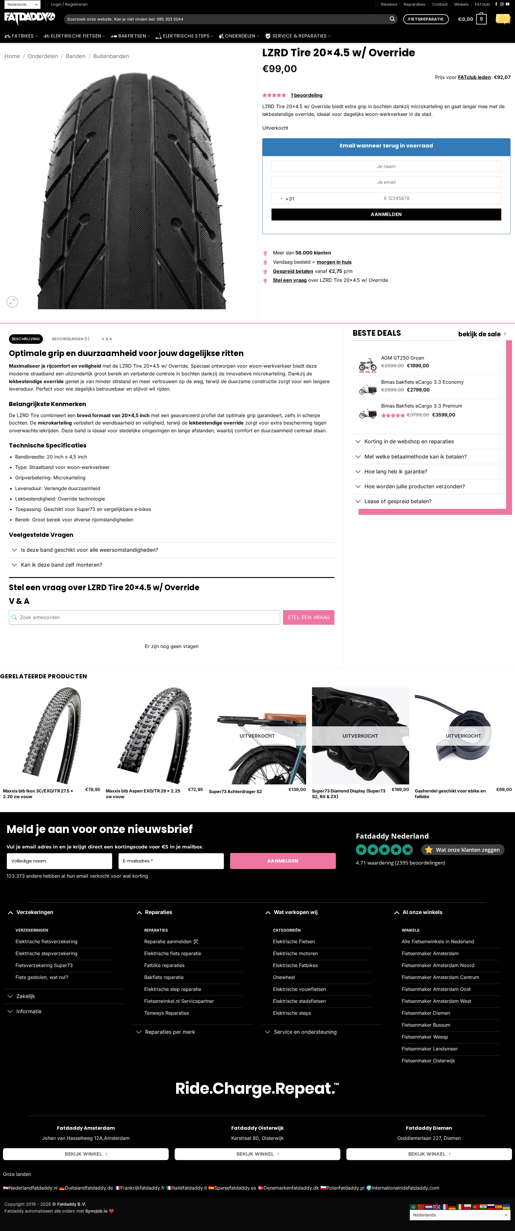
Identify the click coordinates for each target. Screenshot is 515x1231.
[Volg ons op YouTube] (507, 4)
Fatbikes (23, 35)
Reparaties (414, 4)
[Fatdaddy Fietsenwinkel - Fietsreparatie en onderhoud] (29, 19)
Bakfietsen (132, 35)
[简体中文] (421, 1206)
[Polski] (468, 1206)
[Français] (445, 1206)
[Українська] (507, 1206)
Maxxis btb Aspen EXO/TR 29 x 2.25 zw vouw (143, 793)
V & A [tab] (107, 338)
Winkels (461, 4)
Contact (440, 4)
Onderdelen (240, 35)
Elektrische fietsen (76, 35)
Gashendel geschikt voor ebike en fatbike (450, 793)
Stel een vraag (309, 617)
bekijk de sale (479, 334)
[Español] (499, 1206)
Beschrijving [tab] (26, 338)
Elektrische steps (186, 35)
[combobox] (283, 199)
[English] (437, 1206)
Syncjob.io (96, 1210)
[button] (472, 19)
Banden (76, 56)
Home (12, 56)
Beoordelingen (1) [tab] (71, 338)
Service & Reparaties (299, 35)
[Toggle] (15, 550)
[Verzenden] (392, 19)
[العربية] (414, 1206)
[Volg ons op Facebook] (496, 4)
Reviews (389, 4)
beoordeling (306, 95)
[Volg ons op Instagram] (502, 4)
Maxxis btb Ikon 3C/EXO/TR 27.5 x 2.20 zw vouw (38, 793)
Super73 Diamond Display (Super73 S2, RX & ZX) (348, 793)
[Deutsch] (452, 1206)
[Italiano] (460, 1206)
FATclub (482, 4)
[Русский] (491, 1206)
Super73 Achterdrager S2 (235, 791)
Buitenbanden (111, 56)
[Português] (476, 1206)
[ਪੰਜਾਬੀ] (483, 1206)
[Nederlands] (429, 1206)
